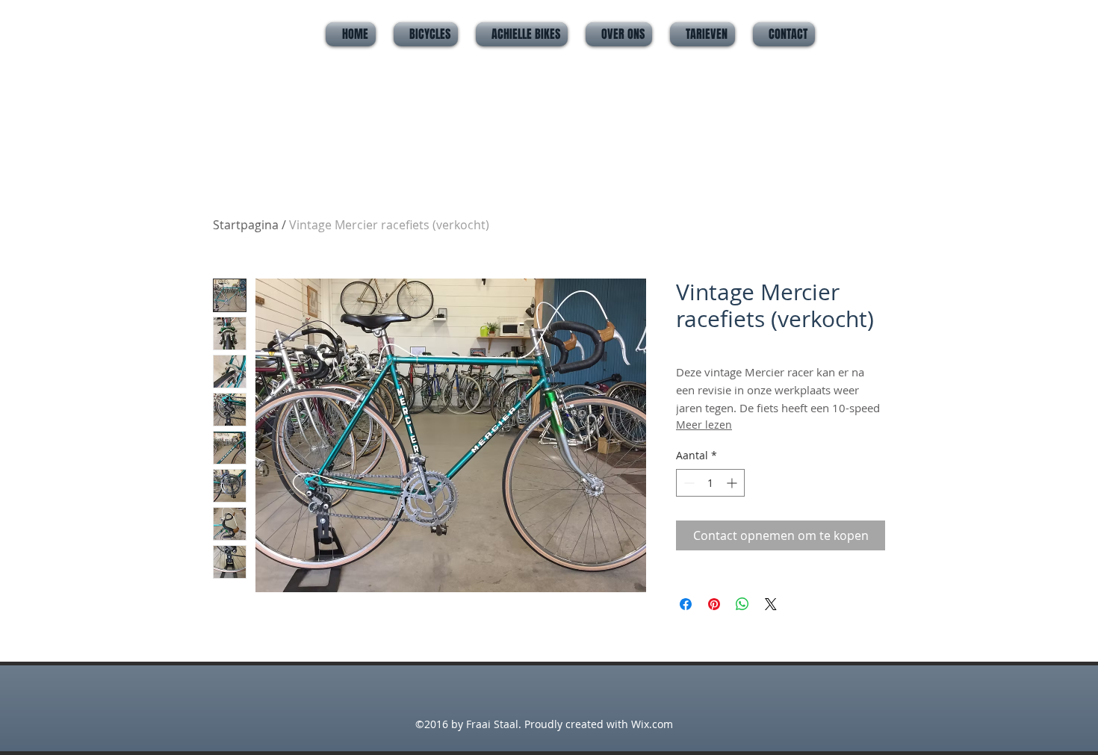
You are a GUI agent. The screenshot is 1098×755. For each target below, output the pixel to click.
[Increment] (733, 483)
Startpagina (246, 225)
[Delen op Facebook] (686, 604)
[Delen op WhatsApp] (742, 604)
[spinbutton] (710, 483)
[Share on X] (771, 604)
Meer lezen (704, 424)
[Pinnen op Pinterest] (714, 604)
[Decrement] (687, 483)
